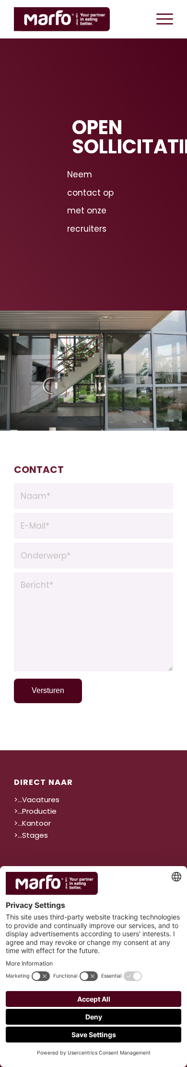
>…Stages (31, 835)
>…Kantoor (32, 823)
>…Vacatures (36, 799)
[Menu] (160, 19)
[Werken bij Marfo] (77, 19)
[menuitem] (160, 19)
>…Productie (35, 811)
